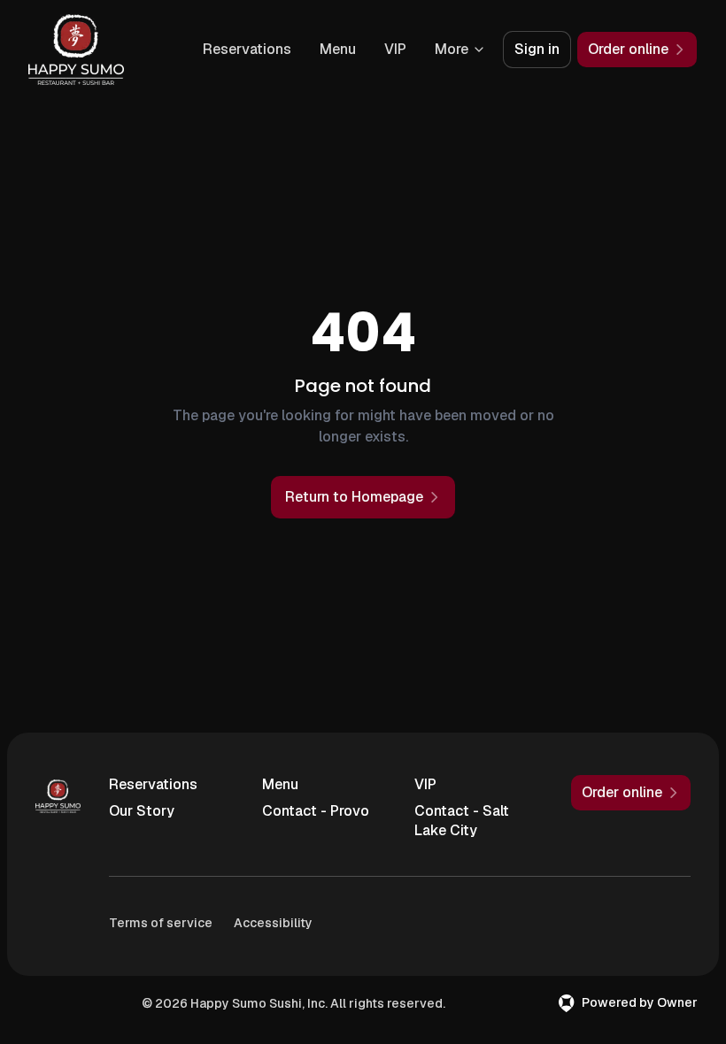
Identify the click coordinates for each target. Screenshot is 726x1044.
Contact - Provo (315, 811)
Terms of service (160, 923)
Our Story (141, 811)
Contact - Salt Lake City (461, 821)
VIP (395, 49)
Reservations (247, 49)
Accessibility (273, 923)
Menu (338, 49)
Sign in (537, 49)
